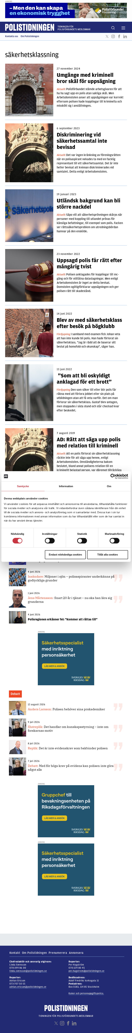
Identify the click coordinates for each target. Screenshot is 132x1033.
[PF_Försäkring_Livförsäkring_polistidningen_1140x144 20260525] (66, 10)
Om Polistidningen (30, 36)
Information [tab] (66, 486)
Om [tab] (109, 486)
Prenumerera (58, 952)
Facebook (119, 36)
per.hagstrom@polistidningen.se (86, 971)
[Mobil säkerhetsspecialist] (66, 659)
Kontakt (14, 952)
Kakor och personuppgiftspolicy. (86, 993)
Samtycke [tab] (23, 486)
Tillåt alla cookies (107, 554)
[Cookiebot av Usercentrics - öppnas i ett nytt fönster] (113, 476)
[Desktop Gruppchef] (66, 811)
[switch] (50, 540)
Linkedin (125, 36)
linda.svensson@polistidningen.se (28, 971)
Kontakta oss (11, 36)
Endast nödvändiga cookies (65, 554)
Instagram (113, 36)
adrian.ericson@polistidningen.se (27, 987)
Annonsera (76, 952)
